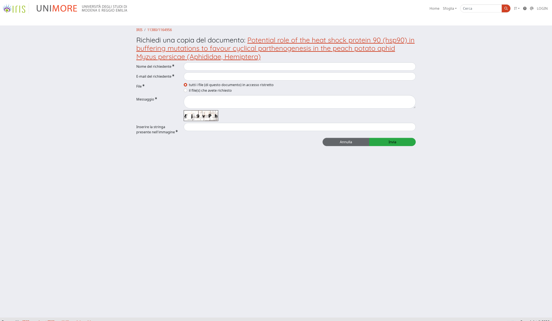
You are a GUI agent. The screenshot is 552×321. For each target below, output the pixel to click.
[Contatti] (531, 8)
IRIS (139, 29)
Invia (392, 142)
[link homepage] (16, 8)
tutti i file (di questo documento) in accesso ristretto (231, 84)
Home (434, 8)
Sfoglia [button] (448, 8)
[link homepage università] (82, 8)
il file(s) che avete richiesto (210, 90)
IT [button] (515, 8)
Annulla (346, 142)
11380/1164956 (159, 29)
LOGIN (542, 8)
